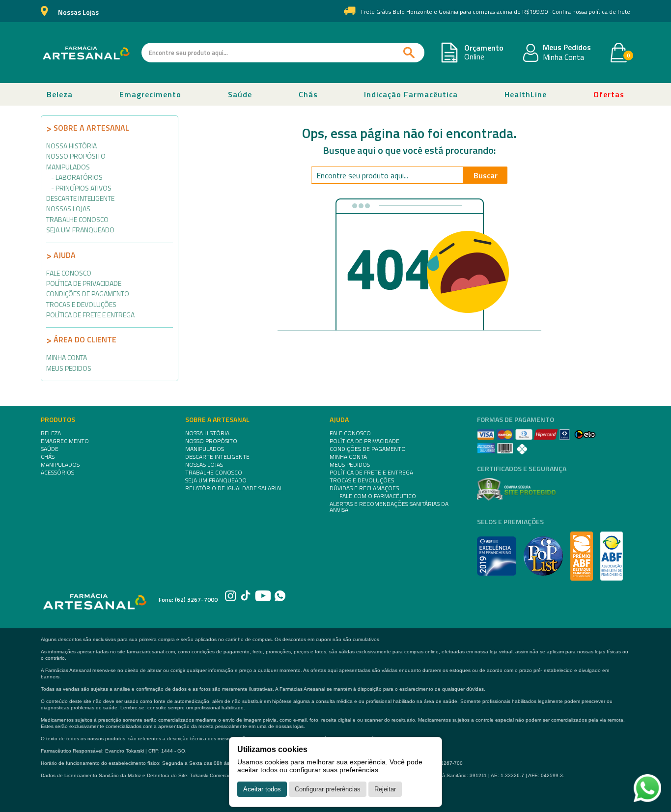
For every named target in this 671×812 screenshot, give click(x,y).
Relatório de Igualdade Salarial (234, 488)
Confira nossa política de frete (591, 12)
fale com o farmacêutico (377, 496)
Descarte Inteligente (80, 198)
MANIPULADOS (60, 465)
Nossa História (71, 145)
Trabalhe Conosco (77, 219)
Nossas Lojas (78, 12)
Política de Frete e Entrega (90, 314)
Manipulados (68, 167)
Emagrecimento (150, 94)
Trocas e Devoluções (81, 304)
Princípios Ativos (84, 188)
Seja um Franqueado (80, 229)
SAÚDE (49, 449)
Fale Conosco (68, 273)
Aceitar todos (262, 789)
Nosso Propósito (76, 156)
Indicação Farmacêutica (411, 94)
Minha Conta (563, 57)
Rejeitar (385, 789)
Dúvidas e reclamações (364, 488)
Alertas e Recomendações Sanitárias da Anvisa (389, 507)
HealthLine (525, 94)
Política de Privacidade (83, 283)
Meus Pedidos (567, 48)
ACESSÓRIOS (57, 472)
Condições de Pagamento (87, 293)
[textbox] (282, 52)
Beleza (60, 94)
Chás (308, 94)
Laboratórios (79, 177)
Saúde (240, 94)
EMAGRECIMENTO (65, 441)
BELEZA (51, 433)
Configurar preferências (328, 789)
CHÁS (48, 457)
